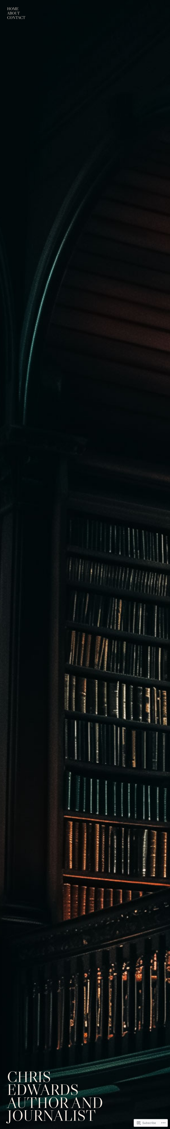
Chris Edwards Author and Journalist (55, 1096)
